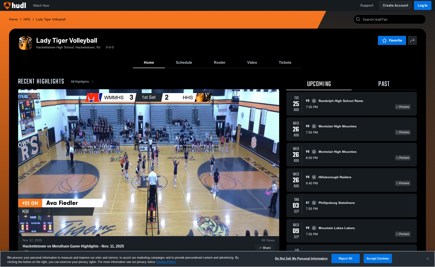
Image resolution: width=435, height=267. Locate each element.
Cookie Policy (166, 262)
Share (267, 247)
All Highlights (80, 81)
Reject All (345, 258)
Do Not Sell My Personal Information (301, 258)
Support (366, 5)
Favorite (395, 40)
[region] (217, 259)
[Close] (428, 259)
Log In (423, 5)
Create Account (395, 5)
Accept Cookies (378, 258)
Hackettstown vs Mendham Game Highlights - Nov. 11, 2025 (73, 246)
